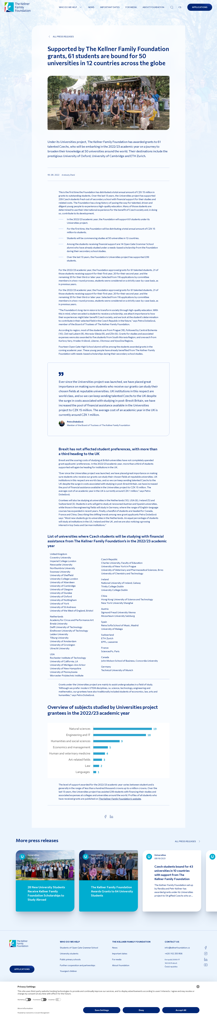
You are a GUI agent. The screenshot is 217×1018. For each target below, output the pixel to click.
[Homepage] (18, 7)
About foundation (153, 7)
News (91, 7)
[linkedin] (111, 816)
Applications (199, 7)
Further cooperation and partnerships (77, 965)
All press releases (63, 36)
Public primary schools (70, 959)
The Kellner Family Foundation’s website (120, 798)
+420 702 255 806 (173, 953)
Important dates (110, 7)
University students (69, 953)
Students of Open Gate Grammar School (79, 947)
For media (131, 7)
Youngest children (68, 971)
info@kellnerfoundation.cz (177, 947)
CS (179, 7)
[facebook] (105, 816)
